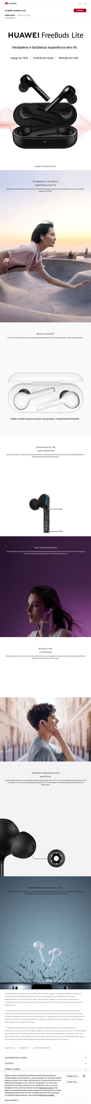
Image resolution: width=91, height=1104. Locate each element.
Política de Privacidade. (46, 1095)
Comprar (80, 10)
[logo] (11, 3)
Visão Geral (10, 15)
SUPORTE (9, 1063)
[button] (80, 3)
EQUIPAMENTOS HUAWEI (16, 1057)
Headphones (24, 1048)
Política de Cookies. (46, 1088)
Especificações (24, 15)
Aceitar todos (72, 1082)
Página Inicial (10, 1048)
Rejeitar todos (72, 1076)
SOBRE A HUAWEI (12, 1069)
